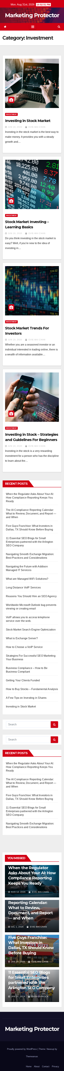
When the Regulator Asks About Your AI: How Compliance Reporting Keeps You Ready (30, 498)
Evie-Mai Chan (36, 127)
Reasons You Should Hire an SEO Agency (31, 596)
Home (29, 1066)
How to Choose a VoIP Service (24, 647)
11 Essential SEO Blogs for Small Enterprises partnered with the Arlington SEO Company (29, 542)
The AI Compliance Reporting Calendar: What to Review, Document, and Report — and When (31, 514)
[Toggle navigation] (32, 26)
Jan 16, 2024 (18, 996)
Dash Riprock (40, 996)
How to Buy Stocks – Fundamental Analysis (32, 689)
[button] (59, 26)
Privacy (55, 1066)
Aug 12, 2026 (18, 892)
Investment (11, 114)
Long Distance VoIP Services (23, 587)
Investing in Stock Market (27, 121)
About (37, 1066)
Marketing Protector (32, 15)
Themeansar (32, 1056)
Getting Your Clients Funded (23, 680)
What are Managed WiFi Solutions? (27, 578)
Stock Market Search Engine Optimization (31, 629)
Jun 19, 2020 (15, 127)
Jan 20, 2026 (18, 962)
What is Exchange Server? (22, 638)
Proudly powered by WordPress (22, 1049)
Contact (45, 1066)
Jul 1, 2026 (17, 927)
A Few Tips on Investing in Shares (26, 697)
